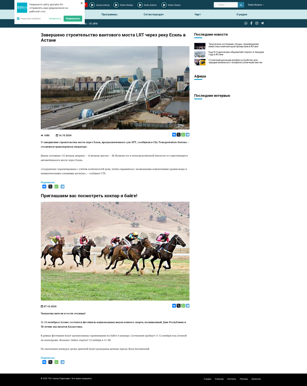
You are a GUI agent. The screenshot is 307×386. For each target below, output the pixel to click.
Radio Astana (255, 5)
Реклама (244, 379)
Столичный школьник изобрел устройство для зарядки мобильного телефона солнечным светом (235, 61)
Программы (109, 14)
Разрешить (73, 18)
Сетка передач (154, 14)
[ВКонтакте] (174, 135)
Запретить (55, 18)
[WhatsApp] (183, 135)
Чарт (197, 14)
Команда (219, 379)
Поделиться (48, 182)
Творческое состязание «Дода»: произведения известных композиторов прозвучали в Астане (234, 45)
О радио (241, 14)
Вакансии (256, 379)
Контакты (231, 379)
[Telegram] (187, 135)
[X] (179, 135)
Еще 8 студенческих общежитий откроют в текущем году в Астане (236, 53)
